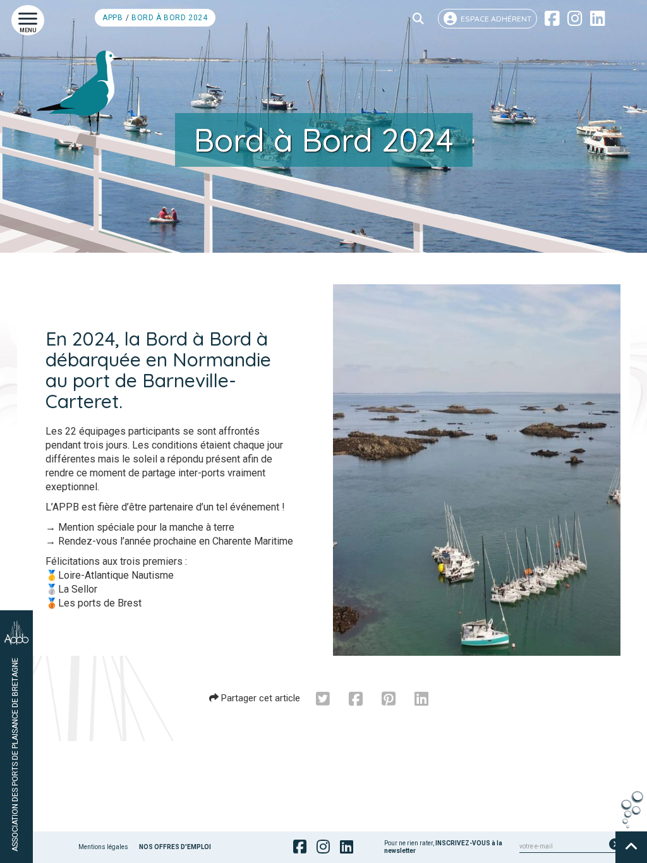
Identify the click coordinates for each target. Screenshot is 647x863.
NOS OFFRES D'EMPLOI (175, 846)
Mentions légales (103, 846)
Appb (112, 17)
